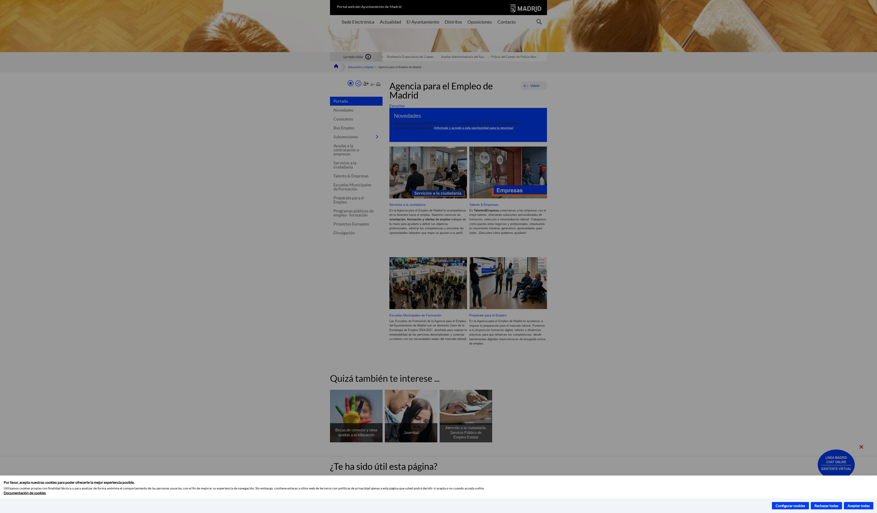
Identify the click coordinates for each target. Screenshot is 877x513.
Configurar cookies (790, 505)
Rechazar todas (826, 505)
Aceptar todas (859, 505)
